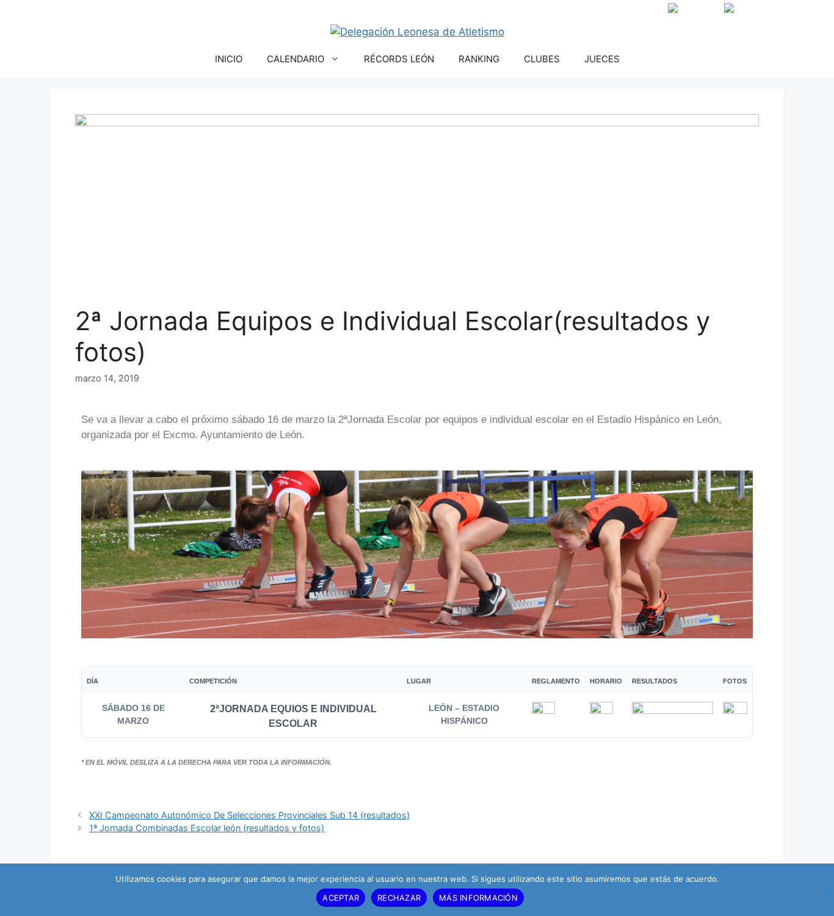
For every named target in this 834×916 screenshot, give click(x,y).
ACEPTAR (340, 898)
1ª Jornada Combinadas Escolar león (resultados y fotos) (206, 828)
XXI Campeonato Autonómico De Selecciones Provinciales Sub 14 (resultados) (249, 815)
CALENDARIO (295, 59)
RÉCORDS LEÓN (399, 59)
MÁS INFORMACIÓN (478, 898)
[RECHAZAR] (819, 890)
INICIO (228, 59)
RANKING (479, 59)
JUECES (602, 59)
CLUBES (542, 59)
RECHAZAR (399, 898)
